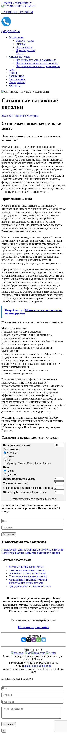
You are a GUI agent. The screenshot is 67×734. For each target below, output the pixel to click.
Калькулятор (16, 75)
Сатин (10, 456)
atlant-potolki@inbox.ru (37, 665)
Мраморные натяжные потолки (28, 579)
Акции (13, 72)
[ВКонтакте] (23, 639)
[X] (28, 639)
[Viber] (33, 639)
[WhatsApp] (38, 639)
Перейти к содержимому (16, 2)
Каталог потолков (19, 56)
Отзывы (21, 43)
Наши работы (17, 82)
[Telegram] (43, 639)
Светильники (17, 79)
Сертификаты (24, 47)
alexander (20, 115)
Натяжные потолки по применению (38, 66)
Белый (10, 470)
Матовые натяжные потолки (30, 552)
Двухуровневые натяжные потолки (30, 586)
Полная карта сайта (33, 627)
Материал (33, 115)
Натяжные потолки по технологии (37, 63)
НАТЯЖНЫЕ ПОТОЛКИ (17, 12)
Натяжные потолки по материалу (36, 59)
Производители (25, 50)
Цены (12, 69)
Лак (9, 459)
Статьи (20, 53)
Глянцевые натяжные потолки (32, 549)
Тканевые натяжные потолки (26, 582)
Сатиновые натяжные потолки (27, 569)
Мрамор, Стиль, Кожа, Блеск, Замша (29, 463)
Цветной (12, 474)
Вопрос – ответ (25, 40)
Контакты (15, 85)
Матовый (12, 452)
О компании (16, 37)
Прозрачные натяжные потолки (28, 576)
